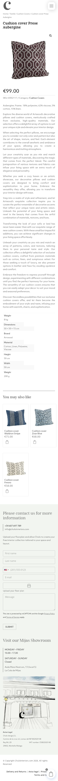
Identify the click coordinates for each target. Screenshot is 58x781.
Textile (12, 13)
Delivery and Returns (16, 771)
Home (5, 13)
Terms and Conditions (44, 775)
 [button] (7, 442)
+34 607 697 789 (13, 525)
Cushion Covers (23, 13)
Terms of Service (13, 617)
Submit (9, 626)
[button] (50, 35)
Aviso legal (34, 771)
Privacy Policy (49, 614)
